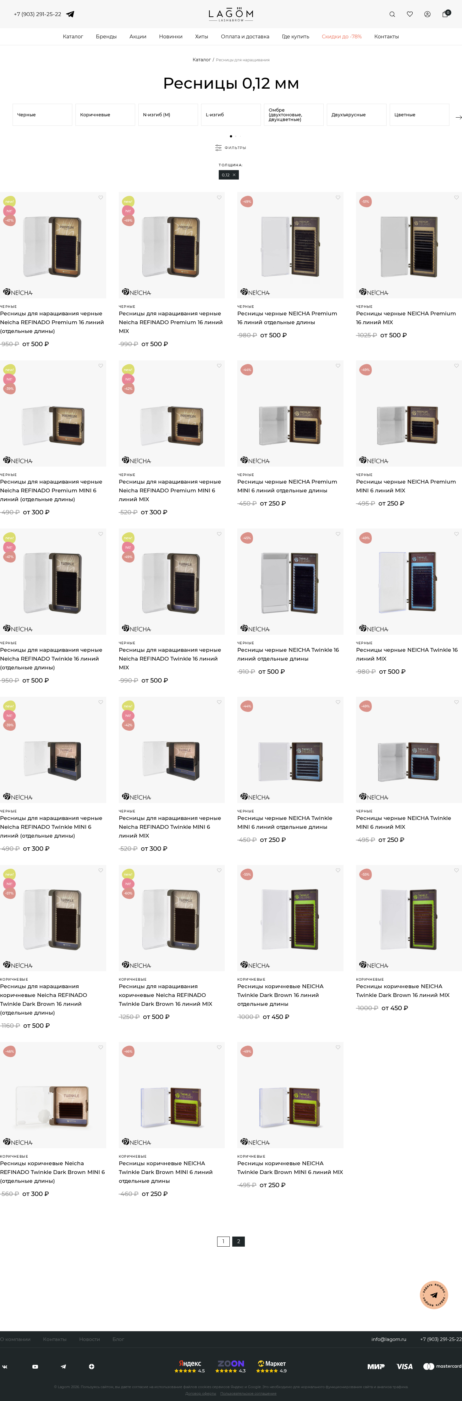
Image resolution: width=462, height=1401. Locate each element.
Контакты (386, 37)
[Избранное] (410, 14)
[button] (231, 136)
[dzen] (91, 1366)
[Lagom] (231, 14)
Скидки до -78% (342, 37)
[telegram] (70, 14)
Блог (118, 1339)
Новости (89, 1339)
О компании (15, 1339)
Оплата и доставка (245, 37)
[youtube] (35, 1366)
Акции (137, 37)
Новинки (171, 37)
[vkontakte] (4, 1366)
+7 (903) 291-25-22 (37, 14)
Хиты (201, 37)
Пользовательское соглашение (248, 1393)
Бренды (106, 37)
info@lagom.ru (388, 1339)
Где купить (295, 37)
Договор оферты (200, 1393)
